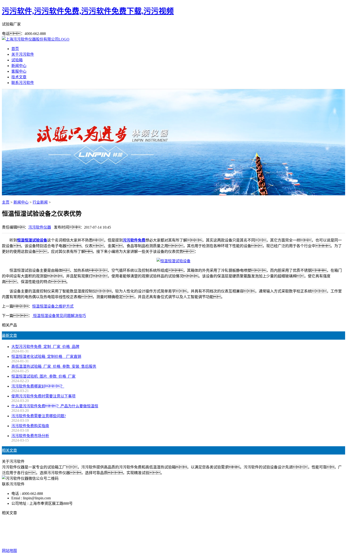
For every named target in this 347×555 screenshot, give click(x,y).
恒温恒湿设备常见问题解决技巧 (59, 316)
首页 (15, 49)
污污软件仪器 (39, 227)
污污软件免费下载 (172, 532)
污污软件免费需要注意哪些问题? (38, 416)
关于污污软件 (22, 54)
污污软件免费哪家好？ (37, 386)
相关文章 (9, 450)
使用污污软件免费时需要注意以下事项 (43, 396)
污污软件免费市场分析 (30, 436)
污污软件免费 (142, 532)
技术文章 (18, 77)
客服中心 (18, 71)
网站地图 (192, 541)
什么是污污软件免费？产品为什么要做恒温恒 (54, 406)
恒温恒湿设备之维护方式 (53, 306)
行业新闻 (40, 202)
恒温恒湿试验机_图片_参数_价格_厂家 (43, 376)
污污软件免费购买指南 (30, 426)
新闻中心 (18, 66)
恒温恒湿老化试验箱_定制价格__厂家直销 (46, 357)
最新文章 (9, 336)
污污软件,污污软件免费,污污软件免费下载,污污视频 (88, 11)
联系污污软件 (22, 83)
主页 (5, 202)
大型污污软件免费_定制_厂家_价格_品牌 (45, 347)
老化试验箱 (199, 532)
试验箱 (17, 60)
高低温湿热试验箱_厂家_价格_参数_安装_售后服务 (53, 366)
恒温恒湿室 (221, 532)
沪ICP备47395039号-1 (249, 541)
